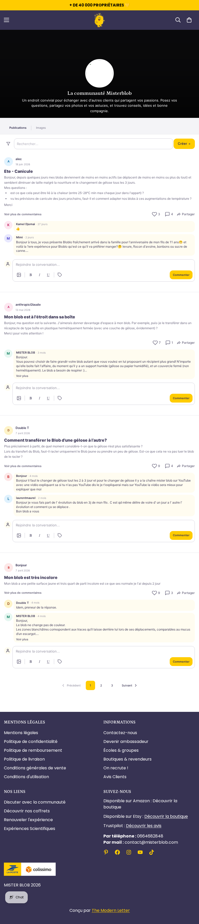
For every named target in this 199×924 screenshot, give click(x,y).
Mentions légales (21, 733)
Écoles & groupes (121, 750)
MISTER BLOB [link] (25, 352)
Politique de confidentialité (31, 741)
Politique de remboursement (33, 750)
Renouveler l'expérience (28, 820)
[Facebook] (117, 852)
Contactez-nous (120, 733)
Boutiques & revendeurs (127, 759)
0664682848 (133, 836)
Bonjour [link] (21, 476)
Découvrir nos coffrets (27, 811)
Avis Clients (114, 777)
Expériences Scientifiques (29, 829)
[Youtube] (140, 852)
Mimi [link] (19, 237)
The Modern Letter (111, 910)
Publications (17, 128)
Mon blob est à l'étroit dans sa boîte (39, 316)
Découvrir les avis (143, 826)
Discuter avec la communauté (35, 802)
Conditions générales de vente (35, 768)
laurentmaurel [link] (25, 498)
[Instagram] (128, 852)
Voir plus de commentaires (22, 214)
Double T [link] (22, 428)
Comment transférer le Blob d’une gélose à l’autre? (55, 440)
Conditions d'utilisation (26, 777)
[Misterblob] (99, 20)
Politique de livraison (24, 759)
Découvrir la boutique (166, 816)
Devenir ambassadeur (125, 741)
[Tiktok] (151, 852)
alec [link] (19, 159)
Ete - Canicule (18, 171)
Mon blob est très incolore (31, 577)
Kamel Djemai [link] (25, 224)
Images (41, 128)
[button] (189, 20)
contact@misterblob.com (140, 842)
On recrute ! (115, 768)
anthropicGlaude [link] (28, 304)
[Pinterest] (106, 852)
